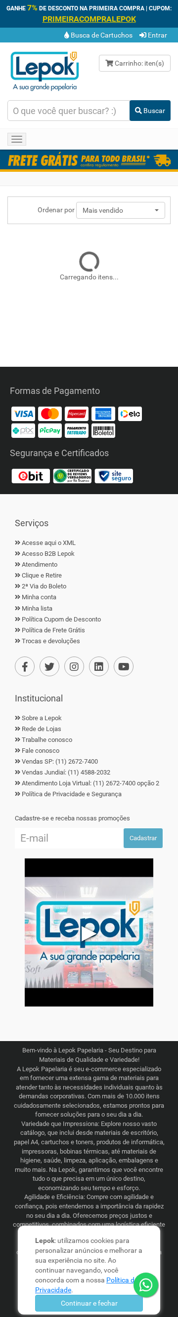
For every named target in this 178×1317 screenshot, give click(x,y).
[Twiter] (49, 666)
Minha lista (37, 608)
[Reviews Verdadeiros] (72, 475)
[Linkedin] (99, 666)
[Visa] (23, 413)
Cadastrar (143, 838)
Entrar (156, 35)
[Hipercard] (77, 413)
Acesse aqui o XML (49, 542)
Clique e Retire (42, 575)
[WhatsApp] (146, 1285)
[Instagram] (74, 666)
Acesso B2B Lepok (48, 553)
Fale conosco (40, 750)
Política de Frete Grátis (53, 630)
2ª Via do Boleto (44, 586)
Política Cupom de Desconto (61, 619)
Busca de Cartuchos (101, 35)
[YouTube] (124, 666)
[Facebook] (25, 666)
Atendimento (39, 564)
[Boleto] (103, 429)
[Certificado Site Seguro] (113, 475)
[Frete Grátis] (89, 159)
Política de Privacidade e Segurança (72, 794)
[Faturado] (77, 429)
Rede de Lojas (41, 729)
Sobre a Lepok (42, 718)
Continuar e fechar (89, 1303)
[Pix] (23, 429)
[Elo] (130, 413)
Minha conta (39, 597)
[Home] (44, 71)
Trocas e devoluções (51, 641)
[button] (120, 210)
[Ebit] (30, 475)
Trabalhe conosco (47, 739)
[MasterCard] (50, 413)
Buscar (153, 111)
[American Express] (103, 413)
